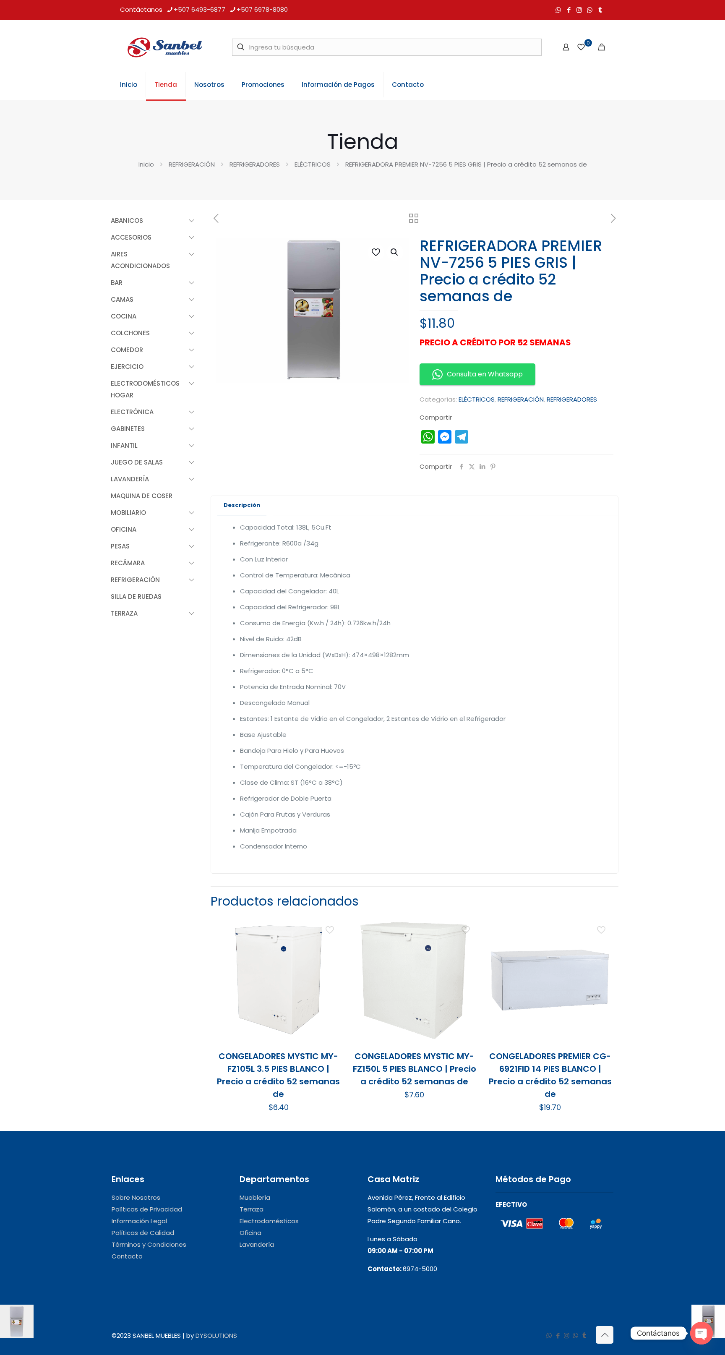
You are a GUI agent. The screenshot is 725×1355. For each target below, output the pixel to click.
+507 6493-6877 (199, 9)
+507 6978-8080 (262, 9)
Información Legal (139, 1221)
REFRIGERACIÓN (192, 164)
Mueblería (255, 1197)
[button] (394, 252)
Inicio (146, 164)
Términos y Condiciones (149, 1244)
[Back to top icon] (604, 1335)
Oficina (250, 1232)
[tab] (242, 505)
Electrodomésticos (269, 1221)
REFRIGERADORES (254, 164)
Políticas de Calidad (143, 1232)
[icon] (590, 9)
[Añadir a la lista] (330, 963)
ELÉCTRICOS (313, 164)
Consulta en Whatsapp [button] (485, 374)
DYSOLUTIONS (216, 1335)
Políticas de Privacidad (147, 1209)
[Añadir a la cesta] (330, 927)
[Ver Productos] (330, 945)
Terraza (251, 1209)
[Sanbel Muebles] (164, 47)
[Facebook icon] (569, 9)
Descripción (242, 505)
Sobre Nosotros (136, 1197)
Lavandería (257, 1244)
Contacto (127, 1256)
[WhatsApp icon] (558, 9)
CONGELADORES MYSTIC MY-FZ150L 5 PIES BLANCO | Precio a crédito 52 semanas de (414, 1068)
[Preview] (330, 981)
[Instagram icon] (579, 9)
